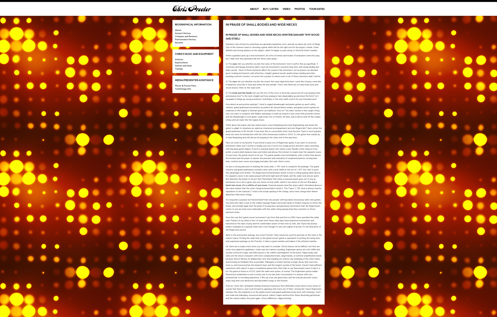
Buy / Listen (270, 9)
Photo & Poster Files (185, 85)
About (254, 9)
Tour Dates (317, 9)
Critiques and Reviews (186, 36)
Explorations (181, 62)
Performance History (185, 39)
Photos (300, 9)
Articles (179, 59)
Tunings (179, 68)
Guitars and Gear (183, 65)
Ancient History (183, 33)
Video (286, 9)
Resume (179, 42)
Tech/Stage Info (183, 89)
